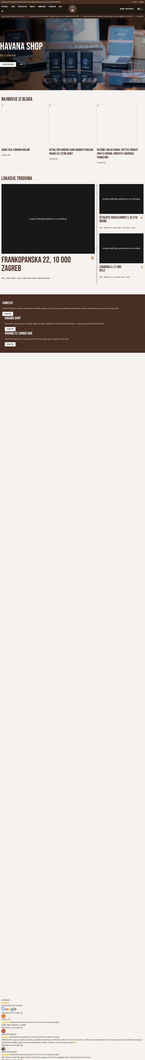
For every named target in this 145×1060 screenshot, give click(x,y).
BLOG (21, 64)
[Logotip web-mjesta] (72, 9)
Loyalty (134, 2)
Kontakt (141, 2)
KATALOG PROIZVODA (8, 64)
